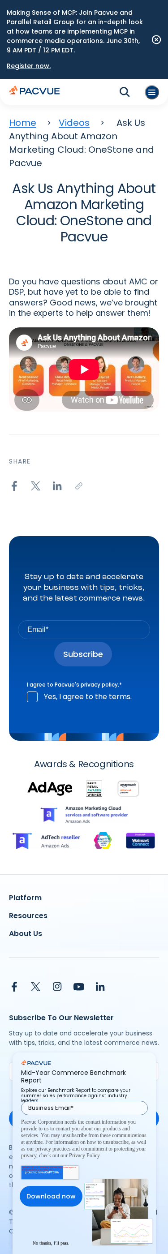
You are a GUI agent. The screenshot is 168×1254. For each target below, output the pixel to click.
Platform (25, 898)
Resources (28, 915)
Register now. (29, 65)
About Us (25, 933)
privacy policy (99, 684)
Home (22, 122)
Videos (74, 122)
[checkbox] (84, 696)
